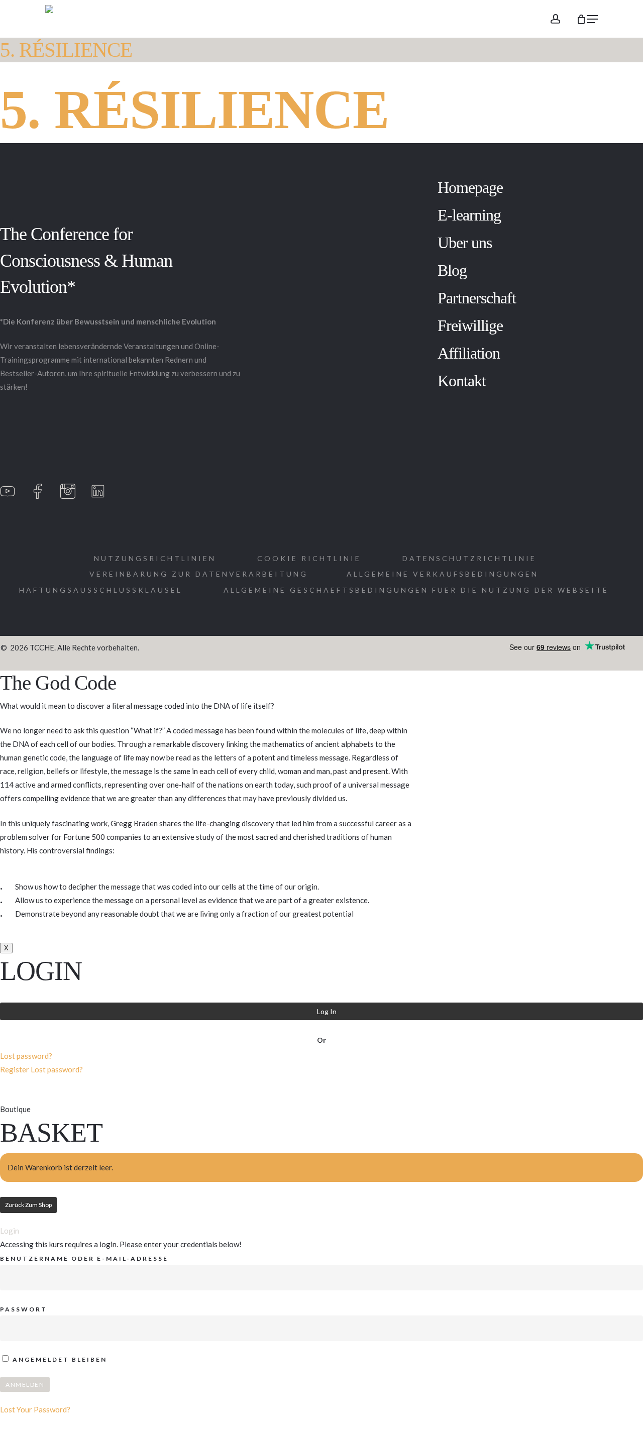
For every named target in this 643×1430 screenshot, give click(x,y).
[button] (592, 19)
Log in (327, 1011)
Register (14, 1069)
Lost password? (26, 1055)
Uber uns (465, 243)
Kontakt (462, 381)
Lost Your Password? (35, 1409)
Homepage (470, 187)
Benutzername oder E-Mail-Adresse (84, 1258)
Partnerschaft (477, 298)
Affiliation (469, 353)
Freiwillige (470, 325)
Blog (452, 270)
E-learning (469, 215)
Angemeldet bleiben (58, 1359)
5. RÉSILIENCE (66, 50)
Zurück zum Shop (28, 1204)
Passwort (23, 1309)
